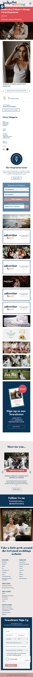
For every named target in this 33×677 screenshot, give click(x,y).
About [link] (3, 593)
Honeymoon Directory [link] (8, 587)
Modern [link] (5, 125)
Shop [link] (3, 574)
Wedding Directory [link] (7, 585)
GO (27, 206)
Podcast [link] (4, 572)
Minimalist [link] (5, 124)
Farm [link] (4, 130)
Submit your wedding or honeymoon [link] (7, 609)
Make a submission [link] (7, 607)
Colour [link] (21, 568)
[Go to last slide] (2, 472)
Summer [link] (5, 142)
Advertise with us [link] (6, 612)
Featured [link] (4, 19)
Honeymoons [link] (5, 570)
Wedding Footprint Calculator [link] (7, 579)
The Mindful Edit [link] (6, 576)
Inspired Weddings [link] (15, 19)
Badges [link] (4, 614)
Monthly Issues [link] (23, 578)
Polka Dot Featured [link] (16, 470)
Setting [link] (21, 574)
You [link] (3, 568)
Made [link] (3, 566)
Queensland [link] (6, 138)
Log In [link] (3, 601)
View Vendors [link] (16, 199)
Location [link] (21, 570)
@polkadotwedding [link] (16, 503)
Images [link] (21, 566)
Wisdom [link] (4, 564)
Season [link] (21, 576)
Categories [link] (22, 562)
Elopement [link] (6, 122)
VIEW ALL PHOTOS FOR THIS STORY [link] (16, 90)
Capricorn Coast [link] (7, 136)
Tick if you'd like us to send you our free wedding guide (16, 654)
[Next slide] (30, 472)
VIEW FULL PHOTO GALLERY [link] (11, 110)
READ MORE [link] (16, 178)
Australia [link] (5, 135)
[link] (2, 6)
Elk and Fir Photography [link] (9, 106)
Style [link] (20, 572)
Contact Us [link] (5, 599)
